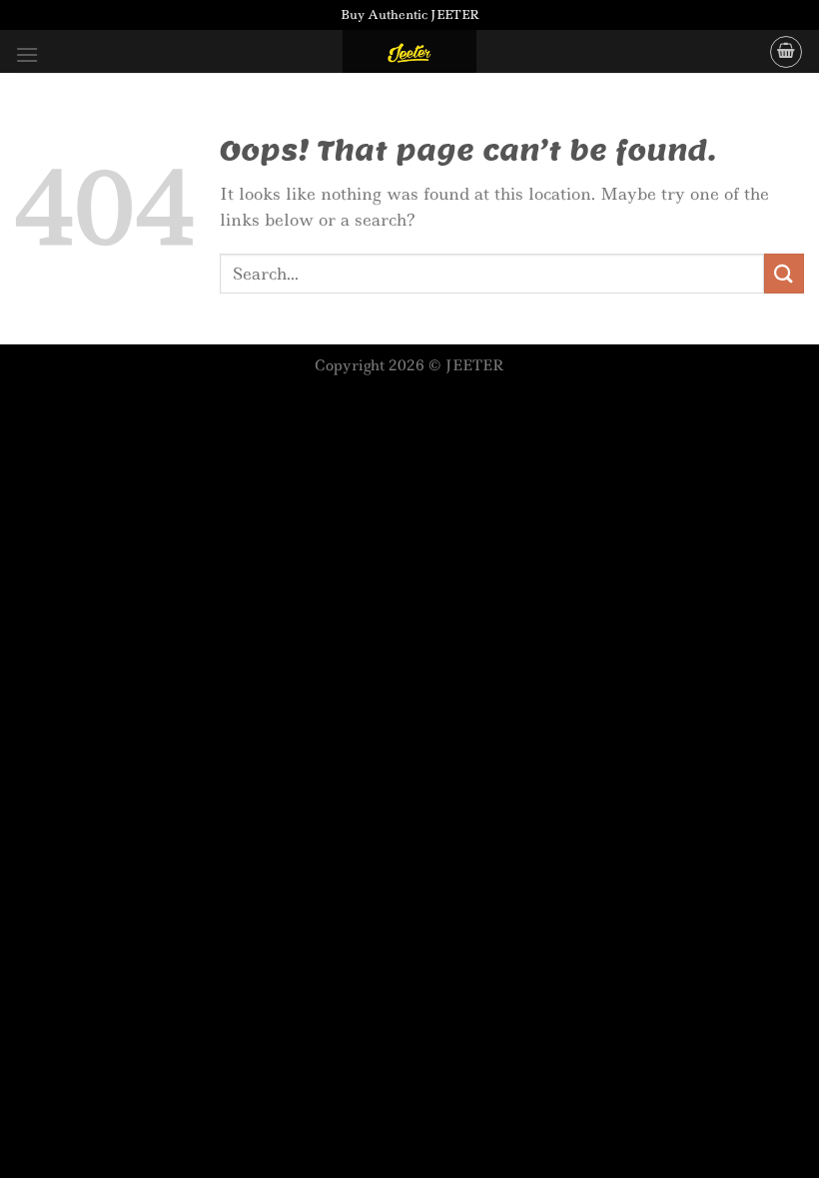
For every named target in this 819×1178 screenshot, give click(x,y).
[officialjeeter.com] (409, 51)
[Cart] (786, 52)
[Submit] (784, 273)
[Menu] (27, 54)
